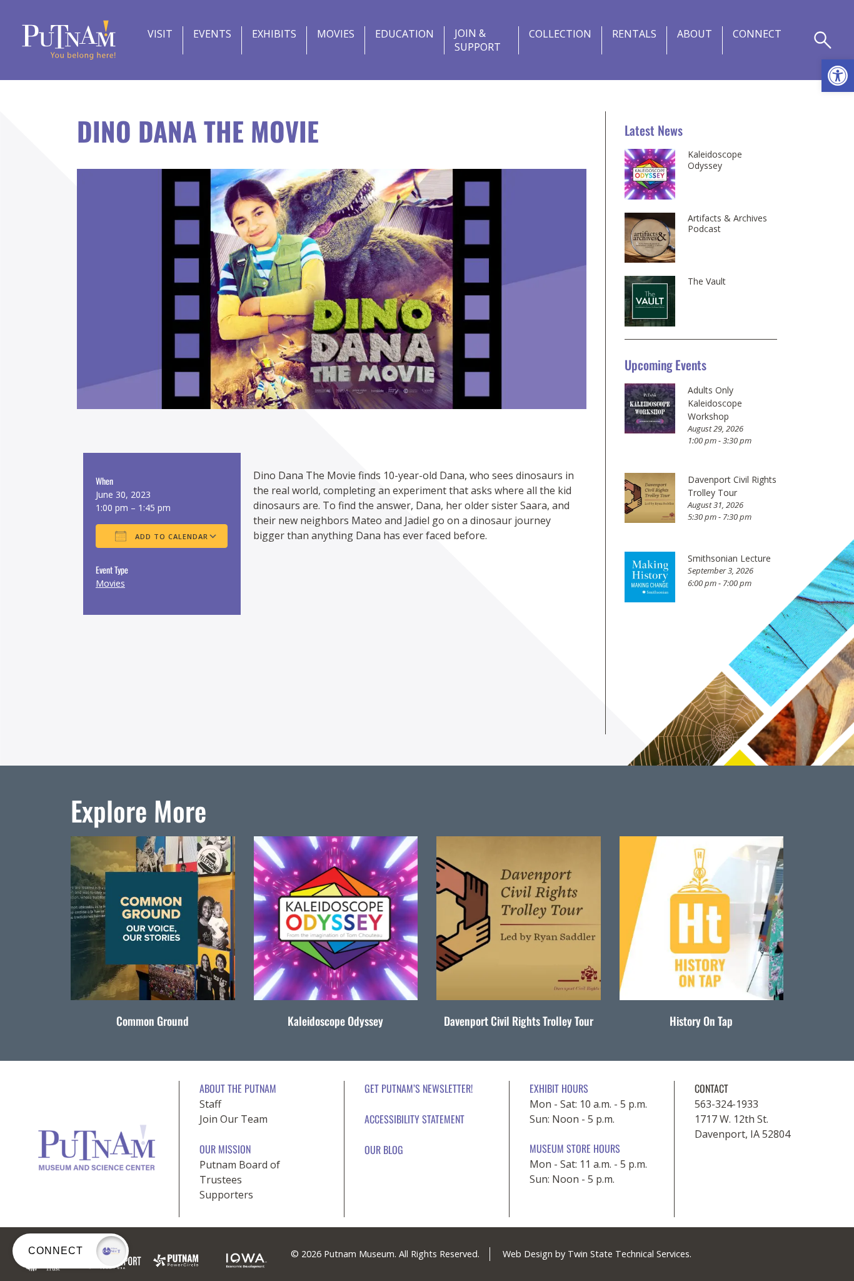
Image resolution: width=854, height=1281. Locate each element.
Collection (560, 34)
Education (404, 34)
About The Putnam (237, 1088)
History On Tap (701, 1021)
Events (212, 34)
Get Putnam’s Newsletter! (418, 1088)
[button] (837, 75)
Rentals (634, 34)
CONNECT (757, 34)
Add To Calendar (170, 536)
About (694, 34)
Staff (210, 1104)
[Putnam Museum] (69, 40)
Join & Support (478, 40)
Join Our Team (233, 1119)
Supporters (226, 1195)
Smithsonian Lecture (729, 558)
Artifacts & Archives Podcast (727, 224)
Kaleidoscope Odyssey (715, 160)
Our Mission (225, 1149)
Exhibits (274, 34)
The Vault (707, 281)
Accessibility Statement (414, 1119)
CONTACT (711, 1088)
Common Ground (152, 1021)
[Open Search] (822, 40)
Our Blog (383, 1149)
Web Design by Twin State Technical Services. (597, 1254)
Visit (160, 34)
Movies (335, 34)
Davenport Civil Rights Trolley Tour (518, 1021)
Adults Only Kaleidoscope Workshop (715, 403)
